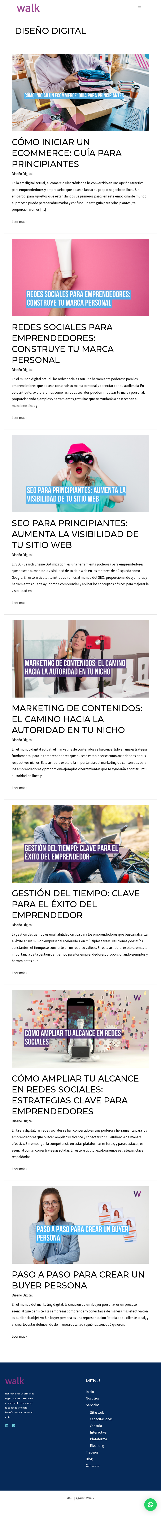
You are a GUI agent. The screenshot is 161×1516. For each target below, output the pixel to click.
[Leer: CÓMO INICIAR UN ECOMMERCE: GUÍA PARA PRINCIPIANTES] (80, 92)
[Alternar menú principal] (139, 8)
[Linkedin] (6, 1425)
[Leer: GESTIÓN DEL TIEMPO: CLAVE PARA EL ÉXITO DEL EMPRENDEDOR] (80, 843)
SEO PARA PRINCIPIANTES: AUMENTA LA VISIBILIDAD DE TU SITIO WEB (75, 534)
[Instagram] (13, 1425)
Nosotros (93, 1398)
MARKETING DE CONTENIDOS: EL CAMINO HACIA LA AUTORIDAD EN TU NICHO (77, 719)
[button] (150, 1504)
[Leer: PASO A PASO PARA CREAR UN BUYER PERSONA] (80, 1224)
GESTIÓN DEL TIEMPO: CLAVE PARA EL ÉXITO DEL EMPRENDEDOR (76, 904)
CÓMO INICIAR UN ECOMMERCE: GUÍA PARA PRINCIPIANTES (67, 153)
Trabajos (92, 1452)
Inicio (90, 1391)
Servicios (92, 1405)
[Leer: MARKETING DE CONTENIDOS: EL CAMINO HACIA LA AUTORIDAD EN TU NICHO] (80, 658)
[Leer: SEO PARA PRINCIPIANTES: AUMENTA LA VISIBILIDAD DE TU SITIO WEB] (80, 473)
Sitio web (97, 1412)
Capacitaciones (101, 1419)
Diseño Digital (22, 173)
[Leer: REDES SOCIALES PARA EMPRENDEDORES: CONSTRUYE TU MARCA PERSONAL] (80, 277)
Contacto (93, 1465)
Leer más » (19, 221)
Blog (89, 1459)
